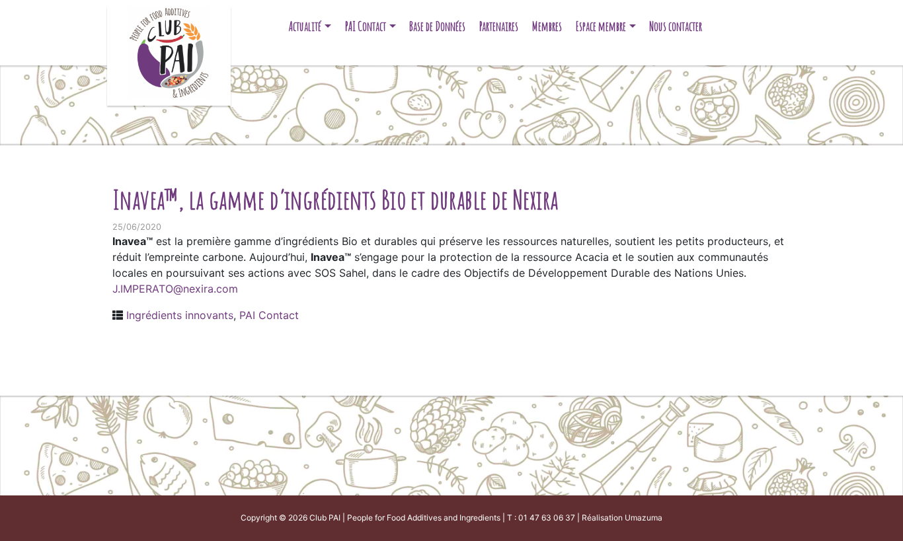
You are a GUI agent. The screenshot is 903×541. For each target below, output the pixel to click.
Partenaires (498, 26)
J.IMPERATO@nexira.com (175, 288)
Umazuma (643, 518)
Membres (547, 26)
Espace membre (601, 26)
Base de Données (437, 26)
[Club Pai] (169, 51)
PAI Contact (365, 26)
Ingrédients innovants (179, 315)
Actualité (305, 26)
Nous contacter (675, 26)
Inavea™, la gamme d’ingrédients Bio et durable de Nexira (335, 199)
